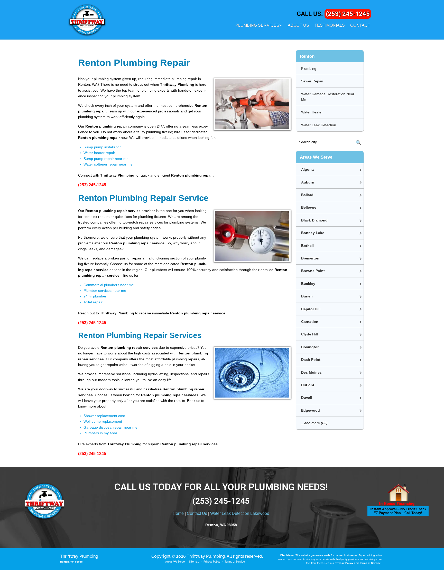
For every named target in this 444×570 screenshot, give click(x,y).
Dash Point (310, 360)
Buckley (308, 284)
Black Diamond (314, 220)
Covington (310, 347)
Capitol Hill (310, 309)
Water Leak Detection (318, 125)
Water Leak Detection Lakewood (239, 513)
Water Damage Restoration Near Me (327, 97)
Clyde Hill (309, 334)
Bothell (307, 246)
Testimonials (329, 25)
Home (178, 513)
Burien (307, 296)
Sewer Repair (312, 81)
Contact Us (197, 513)
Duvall (306, 397)
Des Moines (311, 372)
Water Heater (312, 112)
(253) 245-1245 (348, 13)
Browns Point (313, 271)
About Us (298, 25)
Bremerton (310, 258)
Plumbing (308, 68)
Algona (307, 169)
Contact (360, 25)
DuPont (307, 385)
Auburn (307, 182)
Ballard (307, 195)
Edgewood (310, 410)
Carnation (309, 322)
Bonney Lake (312, 233)
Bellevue (308, 207)
